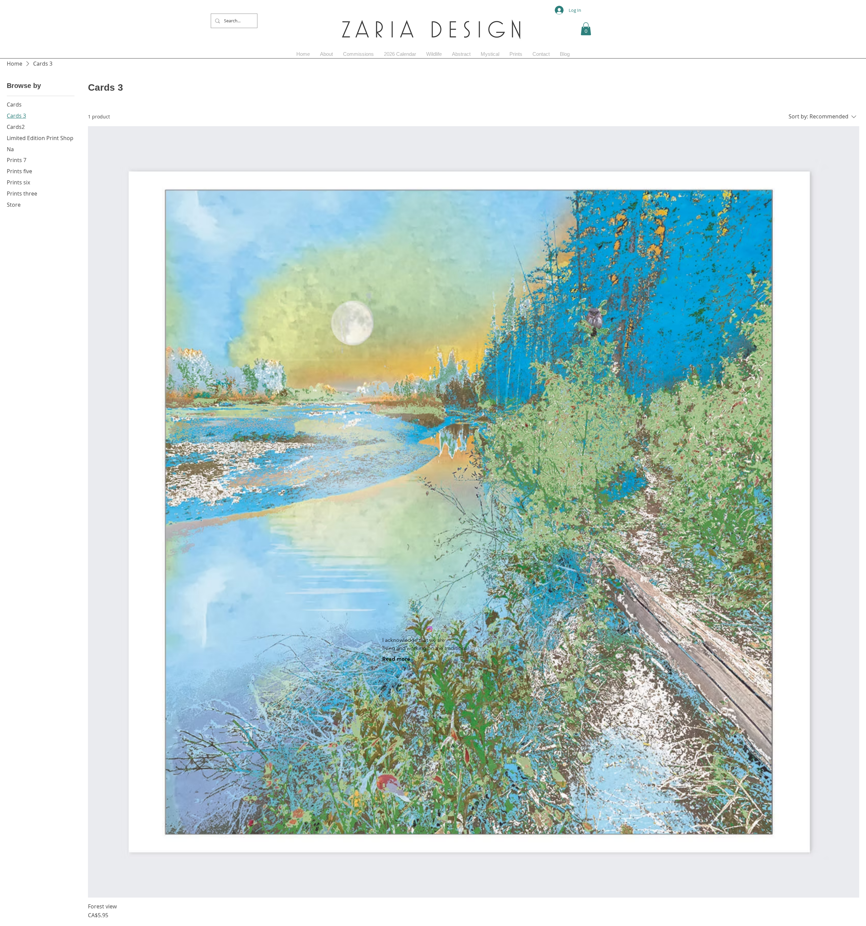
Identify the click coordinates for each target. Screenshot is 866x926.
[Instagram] (429, 629)
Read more (396, 659)
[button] (585, 28)
